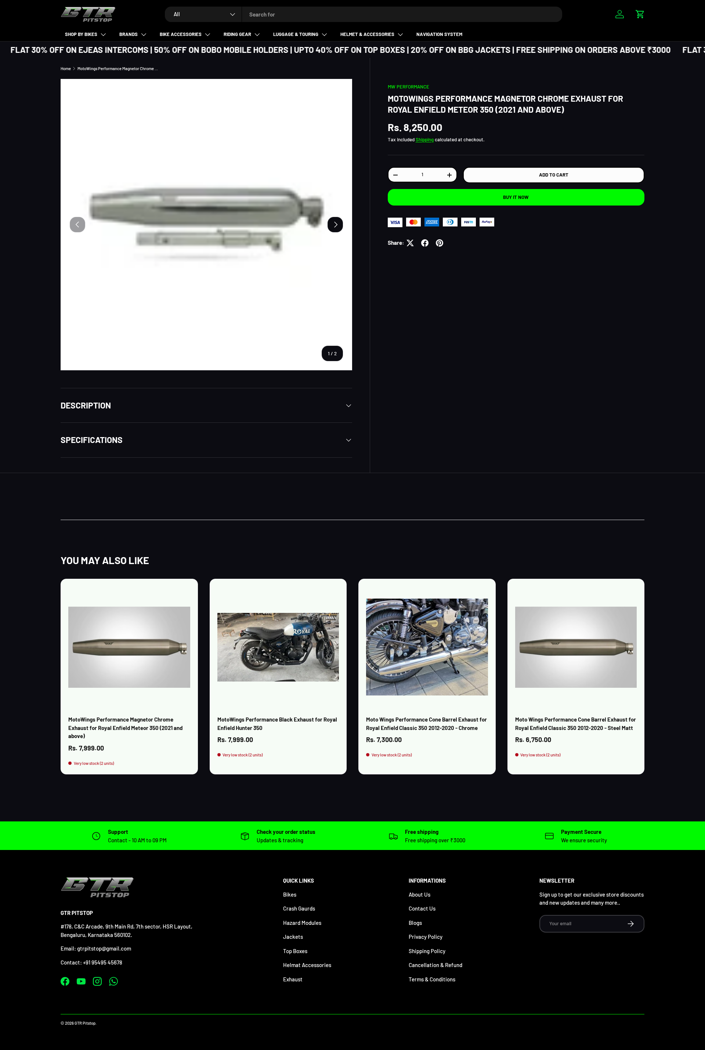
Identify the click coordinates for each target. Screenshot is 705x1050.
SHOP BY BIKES (81, 34)
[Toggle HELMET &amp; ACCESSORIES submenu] (400, 34)
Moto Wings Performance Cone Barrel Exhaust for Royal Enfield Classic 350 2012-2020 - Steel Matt (575, 723)
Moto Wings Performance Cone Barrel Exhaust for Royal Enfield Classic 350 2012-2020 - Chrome (426, 723)
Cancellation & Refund (435, 965)
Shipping (425, 139)
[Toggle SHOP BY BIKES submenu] (103, 34)
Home (66, 68)
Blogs (415, 922)
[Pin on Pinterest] (439, 243)
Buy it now (516, 197)
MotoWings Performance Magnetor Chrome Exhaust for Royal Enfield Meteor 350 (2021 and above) (118, 68)
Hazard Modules (302, 922)
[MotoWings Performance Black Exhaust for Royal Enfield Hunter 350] (278, 647)
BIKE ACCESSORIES (181, 34)
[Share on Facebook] (424, 243)
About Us (419, 894)
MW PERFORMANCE (408, 87)
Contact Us (422, 908)
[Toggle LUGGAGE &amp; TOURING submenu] (324, 34)
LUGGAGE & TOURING (295, 34)
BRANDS (128, 34)
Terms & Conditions (432, 979)
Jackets (293, 936)
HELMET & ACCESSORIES (367, 34)
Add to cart (553, 175)
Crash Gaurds (299, 908)
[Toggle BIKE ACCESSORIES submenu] (207, 34)
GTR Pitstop (85, 1023)
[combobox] (363, 14)
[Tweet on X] (410, 243)
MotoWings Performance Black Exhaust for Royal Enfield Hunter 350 (277, 723)
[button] (640, 14)
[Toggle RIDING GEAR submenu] (257, 34)
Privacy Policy (425, 936)
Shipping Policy (427, 951)
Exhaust (293, 979)
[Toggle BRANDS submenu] (143, 34)
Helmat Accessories (307, 965)
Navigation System (439, 34)
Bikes (289, 894)
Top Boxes (295, 951)
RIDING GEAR (237, 34)
